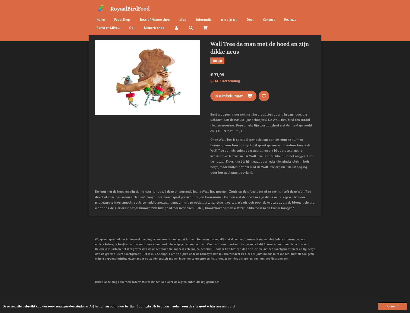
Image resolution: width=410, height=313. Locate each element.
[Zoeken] (190, 28)
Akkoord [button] (392, 306)
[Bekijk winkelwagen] (205, 28)
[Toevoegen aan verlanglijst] (264, 96)
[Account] (176, 28)
